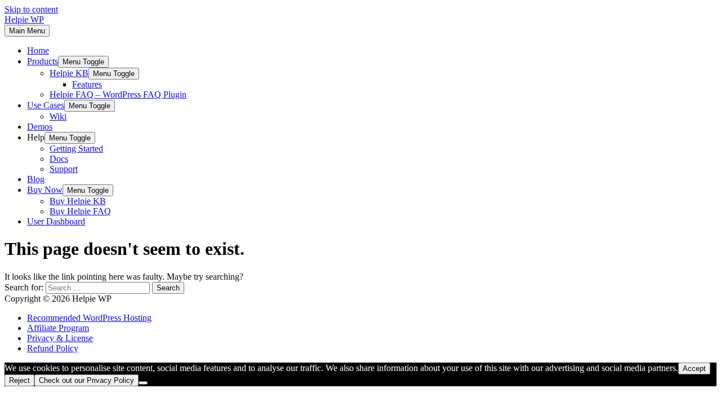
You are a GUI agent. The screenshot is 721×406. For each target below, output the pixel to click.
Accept (694, 368)
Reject (19, 380)
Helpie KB (69, 73)
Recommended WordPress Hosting (89, 318)
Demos (39, 126)
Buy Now (45, 190)
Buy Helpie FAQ (80, 211)
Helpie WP (24, 19)
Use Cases (45, 105)
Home (38, 50)
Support (64, 169)
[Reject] (143, 383)
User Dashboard (56, 221)
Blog (35, 179)
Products (42, 61)
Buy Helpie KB (78, 201)
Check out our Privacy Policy (86, 380)
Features (87, 84)
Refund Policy (52, 348)
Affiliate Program (58, 328)
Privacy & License (60, 338)
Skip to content (31, 9)
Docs (59, 159)
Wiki (58, 116)
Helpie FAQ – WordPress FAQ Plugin (118, 94)
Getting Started (76, 148)
